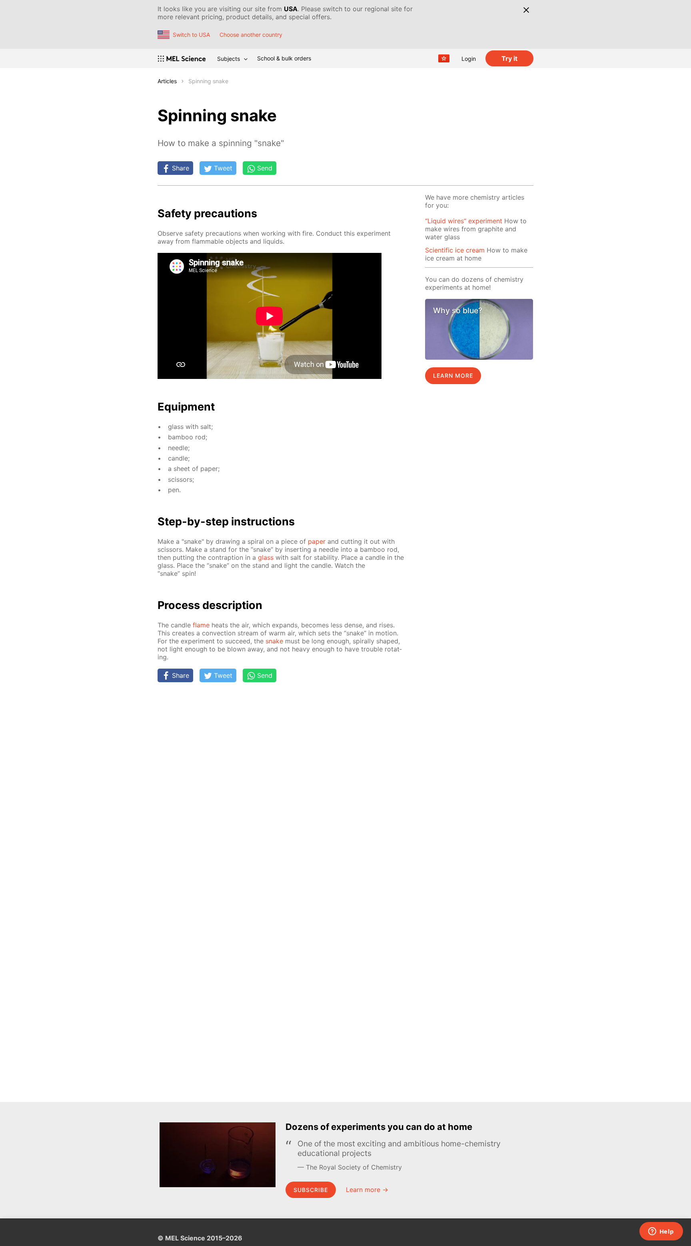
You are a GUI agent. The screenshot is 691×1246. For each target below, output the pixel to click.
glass (266, 557)
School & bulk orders (284, 58)
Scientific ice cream (455, 250)
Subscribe (311, 1189)
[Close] (526, 10)
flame (201, 625)
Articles (167, 81)
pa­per (317, 541)
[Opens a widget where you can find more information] (661, 1232)
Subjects (228, 58)
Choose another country (251, 34)
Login (468, 58)
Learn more (453, 375)
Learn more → (367, 1190)
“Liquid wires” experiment (463, 221)
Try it (509, 58)
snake (274, 641)
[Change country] (444, 58)
